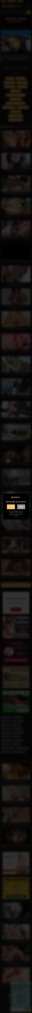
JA (11, 507)
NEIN (21, 507)
